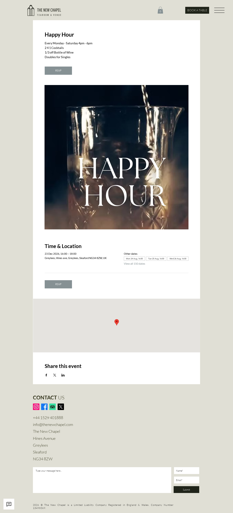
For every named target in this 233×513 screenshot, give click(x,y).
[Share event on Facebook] (46, 375)
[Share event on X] (54, 375)
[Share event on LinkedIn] (63, 375)
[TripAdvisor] (52, 407)
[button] (160, 10)
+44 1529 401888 (48, 417)
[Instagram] (36, 407)
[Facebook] (44, 407)
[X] (60, 407)
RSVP (58, 70)
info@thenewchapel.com (53, 424)
